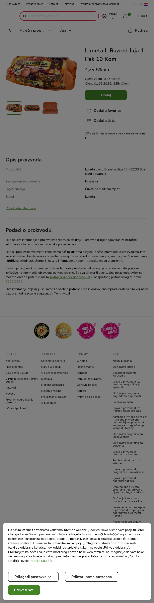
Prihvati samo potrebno (91, 576)
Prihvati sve (24, 590)
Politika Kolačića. (41, 561)
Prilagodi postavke (30, 576)
